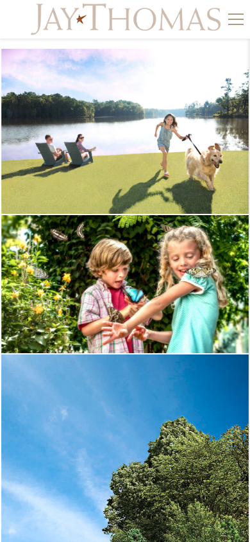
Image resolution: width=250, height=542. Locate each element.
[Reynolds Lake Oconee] (125, 131)
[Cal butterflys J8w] (125, 284)
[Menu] (236, 19)
